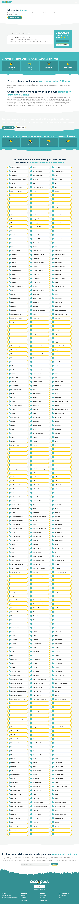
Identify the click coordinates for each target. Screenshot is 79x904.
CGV (60, 897)
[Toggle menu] (76, 2)
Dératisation (14, 33)
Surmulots (68, 145)
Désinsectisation (24, 898)
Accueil (8, 33)
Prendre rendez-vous (62, 41)
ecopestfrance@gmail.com (7, 898)
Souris (30, 145)
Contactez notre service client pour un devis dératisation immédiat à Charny (28, 41)
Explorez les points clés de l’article (20, 37)
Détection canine (43, 900)
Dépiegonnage (24, 900)
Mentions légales (62, 895)
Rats (11, 145)
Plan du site (61, 898)
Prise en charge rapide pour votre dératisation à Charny (23, 39)
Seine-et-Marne (22, 33)
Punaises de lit (24, 895)
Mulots (49, 145)
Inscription (54, 864)
